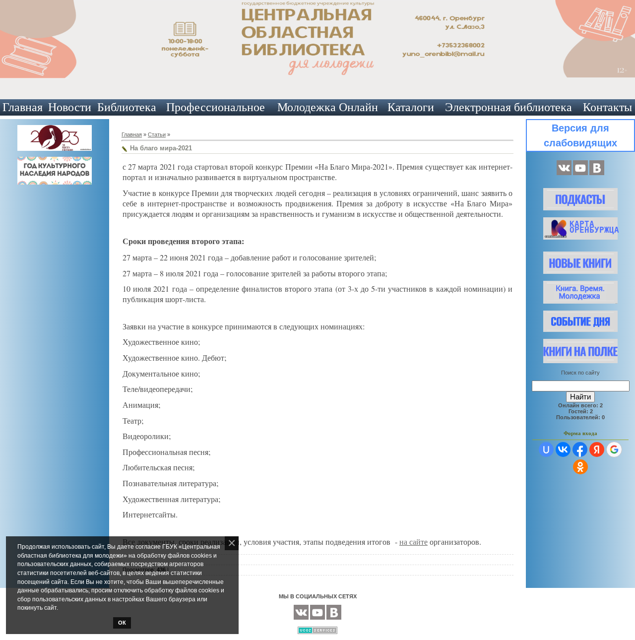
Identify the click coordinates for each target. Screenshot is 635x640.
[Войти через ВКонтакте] (563, 449)
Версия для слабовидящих (580, 135)
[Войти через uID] (546, 449)
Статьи (157, 134)
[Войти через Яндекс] (596, 449)
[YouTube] (580, 173)
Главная (22, 107)
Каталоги (410, 107)
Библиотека (126, 107)
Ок (122, 623)
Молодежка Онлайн (327, 107)
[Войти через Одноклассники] (580, 466)
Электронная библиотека (508, 107)
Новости (69, 107)
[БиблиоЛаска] (596, 173)
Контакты (607, 107)
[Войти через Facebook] (579, 449)
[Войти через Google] (614, 449)
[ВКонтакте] (564, 173)
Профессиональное (215, 107)
